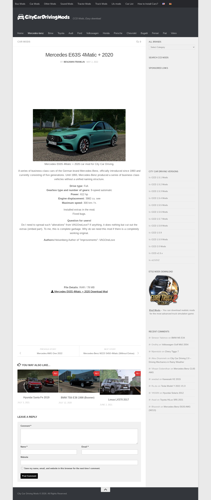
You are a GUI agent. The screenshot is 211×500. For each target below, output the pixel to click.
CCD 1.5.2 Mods (160, 184)
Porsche (118, 33)
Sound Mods (66, 3)
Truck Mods (101, 3)
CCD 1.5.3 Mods (160, 191)
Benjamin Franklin (74, 62)
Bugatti (144, 33)
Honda (106, 33)
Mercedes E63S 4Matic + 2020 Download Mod (81, 291)
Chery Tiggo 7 (172, 351)
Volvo (174, 33)
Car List (129, 3)
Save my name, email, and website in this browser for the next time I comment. (62, 468)
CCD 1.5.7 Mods (160, 219)
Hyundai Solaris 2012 (173, 393)
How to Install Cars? (148, 3)
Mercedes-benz (36, 33)
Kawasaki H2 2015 (171, 379)
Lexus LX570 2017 (118, 399)
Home (20, 33)
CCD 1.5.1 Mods (160, 177)
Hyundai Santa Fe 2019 (36, 397)
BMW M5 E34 (178, 337)
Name (24, 447)
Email (85, 447)
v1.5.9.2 (155, 260)
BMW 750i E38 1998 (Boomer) (77, 397)
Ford (79, 33)
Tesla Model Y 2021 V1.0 (173, 386)
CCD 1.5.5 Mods (160, 205)
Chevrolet (131, 33)
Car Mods (35, 3)
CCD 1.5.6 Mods (160, 212)
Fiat (165, 33)
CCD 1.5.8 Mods (160, 225)
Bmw (50, 33)
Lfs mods (116, 3)
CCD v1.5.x (157, 253)
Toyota (61, 33)
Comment (26, 426)
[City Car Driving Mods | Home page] (43, 17)
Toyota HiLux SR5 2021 (171, 399)
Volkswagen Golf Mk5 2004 (175, 344)
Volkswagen (92, 33)
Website (24, 457)
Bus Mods (20, 3)
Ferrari (155, 33)
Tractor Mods (84, 3)
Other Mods (50, 3)
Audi (71, 33)
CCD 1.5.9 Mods (160, 239)
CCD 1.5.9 (157, 232)
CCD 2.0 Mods (159, 246)
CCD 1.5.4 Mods (160, 198)
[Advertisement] (79, 87)
